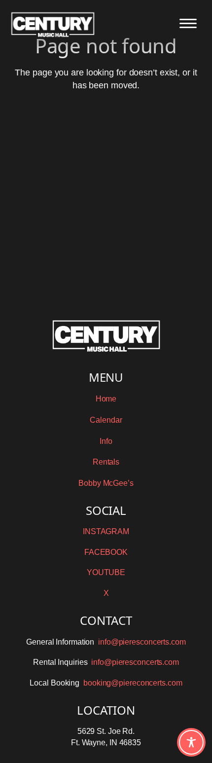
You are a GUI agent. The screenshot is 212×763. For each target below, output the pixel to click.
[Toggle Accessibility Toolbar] (191, 742)
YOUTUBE (106, 572)
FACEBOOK (106, 552)
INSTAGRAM (106, 531)
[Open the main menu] (188, 23)
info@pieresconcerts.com (142, 642)
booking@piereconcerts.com (132, 683)
